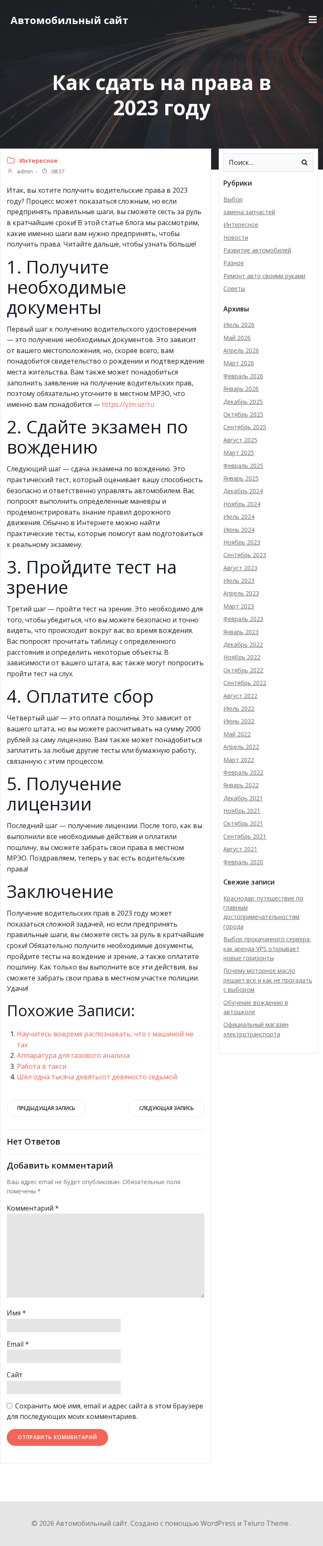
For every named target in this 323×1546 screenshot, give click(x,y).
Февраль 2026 (243, 376)
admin (24, 171)
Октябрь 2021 (243, 823)
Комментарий (33, 1208)
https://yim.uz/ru (128, 404)
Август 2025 (240, 440)
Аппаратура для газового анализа (73, 1055)
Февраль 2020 (243, 862)
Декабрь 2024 (243, 491)
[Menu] (311, 20)
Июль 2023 (238, 580)
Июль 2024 (238, 517)
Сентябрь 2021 (244, 836)
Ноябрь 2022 (241, 657)
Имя (16, 1313)
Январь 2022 (241, 785)
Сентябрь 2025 (244, 427)
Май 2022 (237, 734)
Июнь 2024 (238, 530)
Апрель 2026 (241, 350)
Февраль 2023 (243, 619)
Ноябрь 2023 (241, 542)
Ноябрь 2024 (241, 504)
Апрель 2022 (241, 747)
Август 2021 (240, 849)
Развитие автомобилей (257, 250)
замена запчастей (249, 212)
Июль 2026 (238, 325)
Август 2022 (240, 696)
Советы (234, 288)
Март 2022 (238, 760)
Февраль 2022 (243, 772)
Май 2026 (237, 338)
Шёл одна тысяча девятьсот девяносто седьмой (97, 1076)
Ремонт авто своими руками (264, 276)
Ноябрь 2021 (241, 811)
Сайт (15, 1374)
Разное (233, 263)
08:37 (57, 171)
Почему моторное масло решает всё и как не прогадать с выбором (267, 980)
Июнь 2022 (238, 721)
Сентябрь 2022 (244, 683)
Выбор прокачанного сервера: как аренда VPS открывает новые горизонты (267, 948)
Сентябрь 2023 (244, 555)
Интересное (38, 161)
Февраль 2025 (243, 466)
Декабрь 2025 (243, 402)
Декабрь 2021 (243, 798)
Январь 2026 (241, 389)
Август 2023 (240, 568)
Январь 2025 (241, 478)
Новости (235, 238)
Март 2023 (238, 606)
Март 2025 (238, 453)
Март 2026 (238, 363)
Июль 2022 (238, 708)
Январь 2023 (241, 632)
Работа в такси (41, 1066)
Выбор (233, 199)
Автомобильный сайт (69, 20)
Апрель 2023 (241, 593)
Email (18, 1344)
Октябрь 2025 (243, 414)
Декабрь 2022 (243, 644)
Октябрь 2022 (243, 670)
